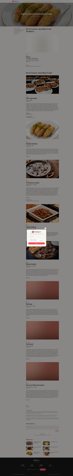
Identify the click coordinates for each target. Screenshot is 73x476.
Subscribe (36, 243)
